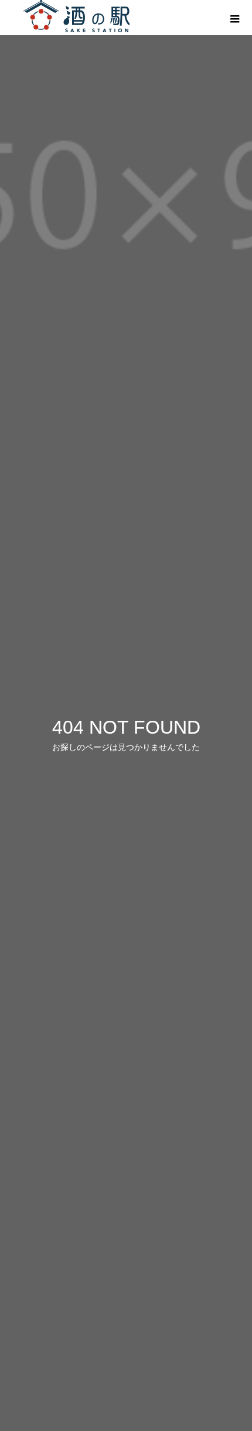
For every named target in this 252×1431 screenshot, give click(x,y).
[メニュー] (234, 17)
